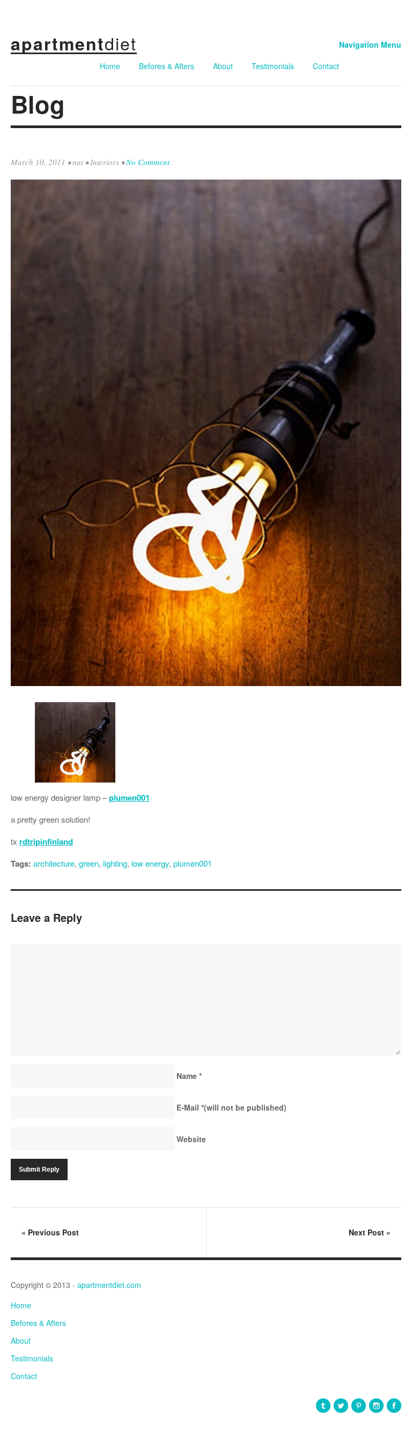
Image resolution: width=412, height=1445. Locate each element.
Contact (326, 66)
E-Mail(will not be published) (231, 1107)
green (89, 863)
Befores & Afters (166, 66)
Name (189, 1075)
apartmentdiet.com (109, 1284)
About (223, 66)
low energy (150, 863)
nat (77, 162)
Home (110, 66)
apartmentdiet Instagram (376, 1405)
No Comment (148, 162)
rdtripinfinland (46, 841)
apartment (74, 43)
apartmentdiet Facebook (394, 1405)
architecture (54, 863)
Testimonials (273, 66)
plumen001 (129, 797)
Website (191, 1139)
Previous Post (50, 1232)
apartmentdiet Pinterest (358, 1405)
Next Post (370, 1232)
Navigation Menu (370, 44)
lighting (115, 863)
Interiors (104, 162)
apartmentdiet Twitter (341, 1405)
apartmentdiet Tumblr (323, 1405)
